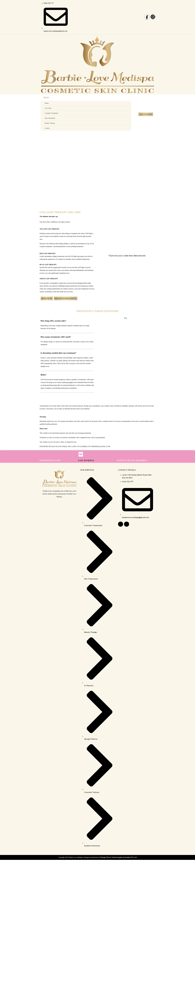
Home (47, 103)
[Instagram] (152, 16)
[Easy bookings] (80, 454)
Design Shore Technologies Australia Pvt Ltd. (118, 857)
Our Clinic (48, 108)
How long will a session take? (53, 321)
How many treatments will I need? (56, 337)
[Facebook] (146, 16)
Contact (47, 128)
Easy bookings (86, 460)
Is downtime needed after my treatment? (58, 353)
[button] (67, 321)
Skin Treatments (50, 118)
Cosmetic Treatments (51, 113)
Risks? (43, 375)
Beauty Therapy (50, 123)
